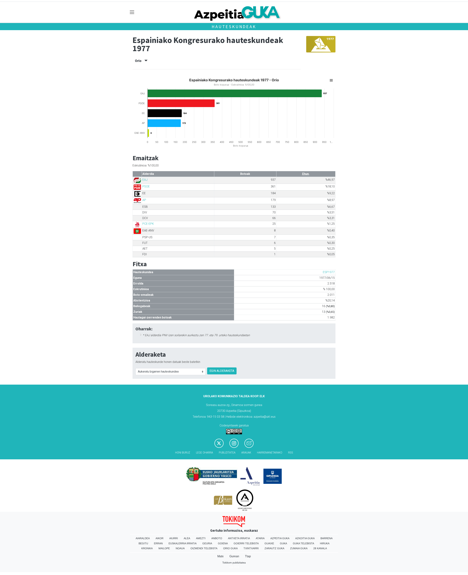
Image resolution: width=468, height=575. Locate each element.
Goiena (223, 543)
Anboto (216, 538)
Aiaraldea (143, 538)
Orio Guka (230, 548)
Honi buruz (182, 452)
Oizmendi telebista (203, 548)
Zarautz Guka (274, 548)
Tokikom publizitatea (234, 562)
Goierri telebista (246, 543)
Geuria (207, 543)
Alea (187, 538)
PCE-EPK (148, 223)
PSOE (146, 186)
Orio (139, 60)
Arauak (246, 452)
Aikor (159, 538)
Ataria (260, 538)
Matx (220, 556)
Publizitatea (227, 452)
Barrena (326, 538)
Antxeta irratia (239, 538)
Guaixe (269, 543)
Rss (290, 452)
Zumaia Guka (298, 548)
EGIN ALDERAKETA (222, 371)
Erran (158, 543)
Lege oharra (204, 452)
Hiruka (324, 543)
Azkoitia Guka (305, 538)
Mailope (164, 548)
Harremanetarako (269, 452)
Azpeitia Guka (279, 538)
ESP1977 (329, 272)
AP (144, 200)
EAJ (145, 179)
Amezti (200, 538)
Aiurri (173, 538)
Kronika (147, 548)
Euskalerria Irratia (183, 543)
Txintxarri (251, 548)
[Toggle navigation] (132, 12)
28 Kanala (320, 548)
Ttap (248, 556)
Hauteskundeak (234, 26)
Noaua (180, 548)
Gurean (234, 556)
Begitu (143, 543)
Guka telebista (303, 543)
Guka (283, 543)
